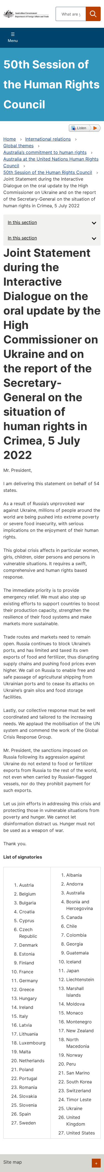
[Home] (26, 14)
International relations (48, 139)
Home (9, 139)
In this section (22, 222)
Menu (13, 40)
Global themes (18, 145)
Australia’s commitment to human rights (45, 152)
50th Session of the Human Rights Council (47, 172)
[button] (85, 128)
